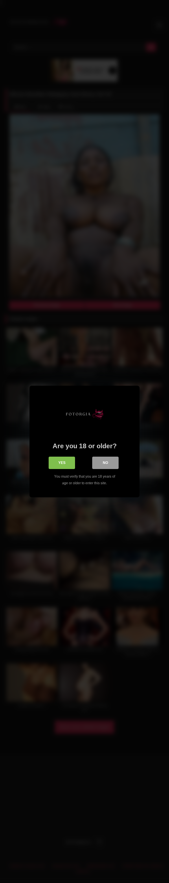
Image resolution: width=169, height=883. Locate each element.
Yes (62, 463)
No (105, 463)
